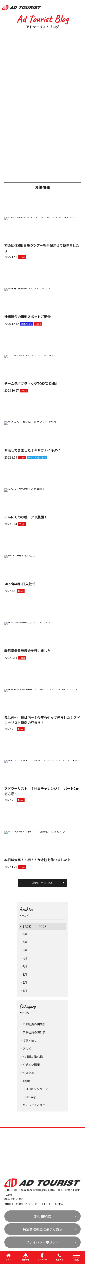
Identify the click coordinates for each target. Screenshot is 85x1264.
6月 (24, 950)
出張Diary (28, 1097)
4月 (24, 966)
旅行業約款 (42, 1216)
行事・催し (29, 1040)
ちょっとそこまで (34, 1105)
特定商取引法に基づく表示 (42, 1229)
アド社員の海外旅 (34, 1032)
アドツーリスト (21, 7)
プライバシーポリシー (42, 1242)
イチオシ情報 (31, 1064)
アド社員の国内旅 (34, 1024)
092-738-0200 (13, 1199)
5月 (24, 958)
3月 (24, 974)
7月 (24, 942)
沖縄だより (29, 1073)
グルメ (26, 1048)
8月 (24, 934)
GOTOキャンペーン (35, 1089)
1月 (24, 991)
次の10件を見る (42, 883)
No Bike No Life (33, 1056)
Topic (26, 1081)
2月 (24, 982)
